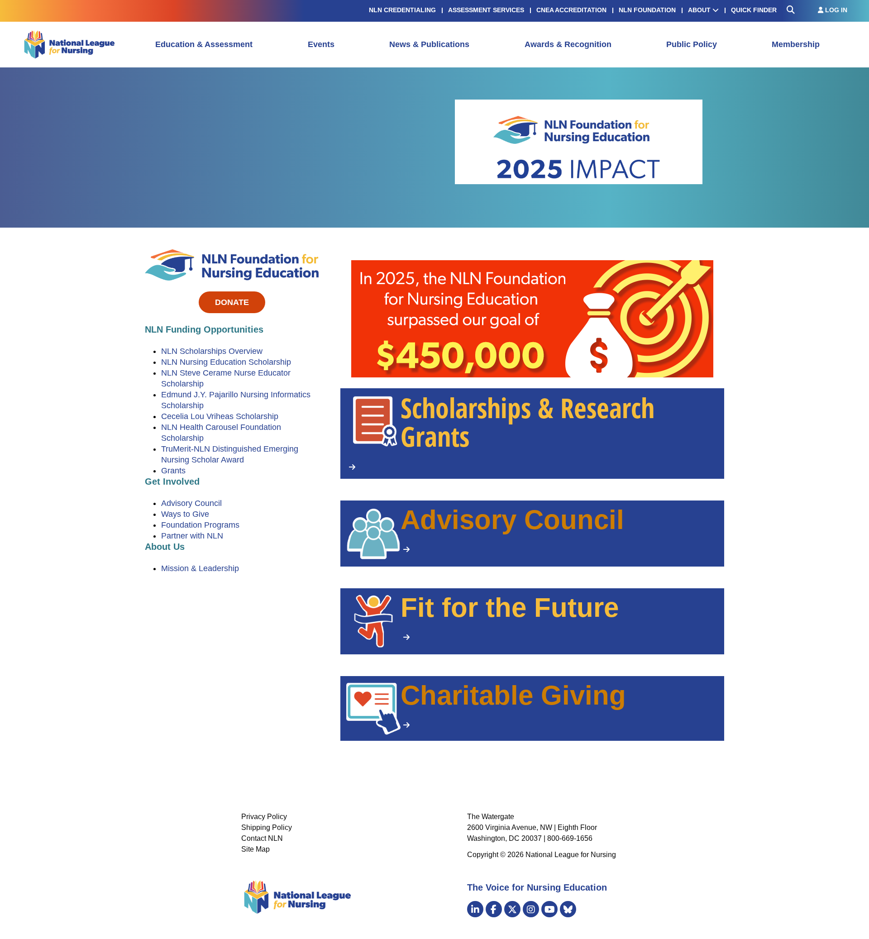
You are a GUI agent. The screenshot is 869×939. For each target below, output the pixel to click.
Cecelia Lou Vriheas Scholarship (219, 416)
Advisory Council (191, 503)
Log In (835, 10)
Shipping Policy (266, 827)
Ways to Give (185, 514)
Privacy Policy (264, 816)
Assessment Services (486, 10)
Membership (796, 44)
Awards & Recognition (568, 44)
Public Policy (691, 44)
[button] (532, 433)
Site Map (255, 849)
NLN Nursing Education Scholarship (226, 362)
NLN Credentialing (402, 10)
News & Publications (429, 44)
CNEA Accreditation (571, 10)
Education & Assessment (204, 44)
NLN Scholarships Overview (212, 351)
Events (321, 44)
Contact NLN (262, 838)
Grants (173, 470)
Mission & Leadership (200, 568)
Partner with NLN (192, 535)
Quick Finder (754, 10)
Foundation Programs (200, 524)
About (700, 10)
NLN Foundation (647, 10)
